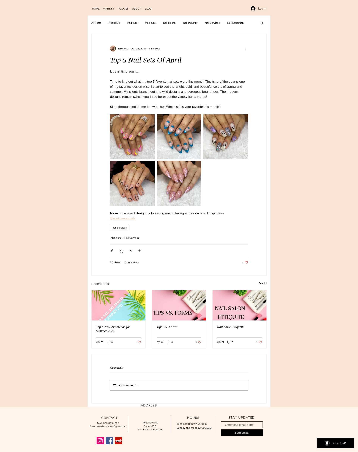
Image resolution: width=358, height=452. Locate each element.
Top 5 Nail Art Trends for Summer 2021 (113, 329)
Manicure (150, 22)
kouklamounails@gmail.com (111, 426)
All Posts (96, 22)
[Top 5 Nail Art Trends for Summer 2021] (118, 305)
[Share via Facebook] (112, 251)
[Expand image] (132, 136)
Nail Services (212, 22)
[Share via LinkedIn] (130, 251)
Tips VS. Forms (167, 327)
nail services (119, 227)
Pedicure (132, 22)
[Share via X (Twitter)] (121, 251)
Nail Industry (190, 22)
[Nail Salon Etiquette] (239, 305)
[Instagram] (100, 440)
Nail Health (169, 22)
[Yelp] (118, 440)
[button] (262, 22)
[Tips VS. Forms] (179, 305)
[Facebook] (109, 440)
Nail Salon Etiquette (230, 327)
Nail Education (235, 22)
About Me (114, 22)
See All (263, 283)
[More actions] (246, 48)
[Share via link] (139, 251)
